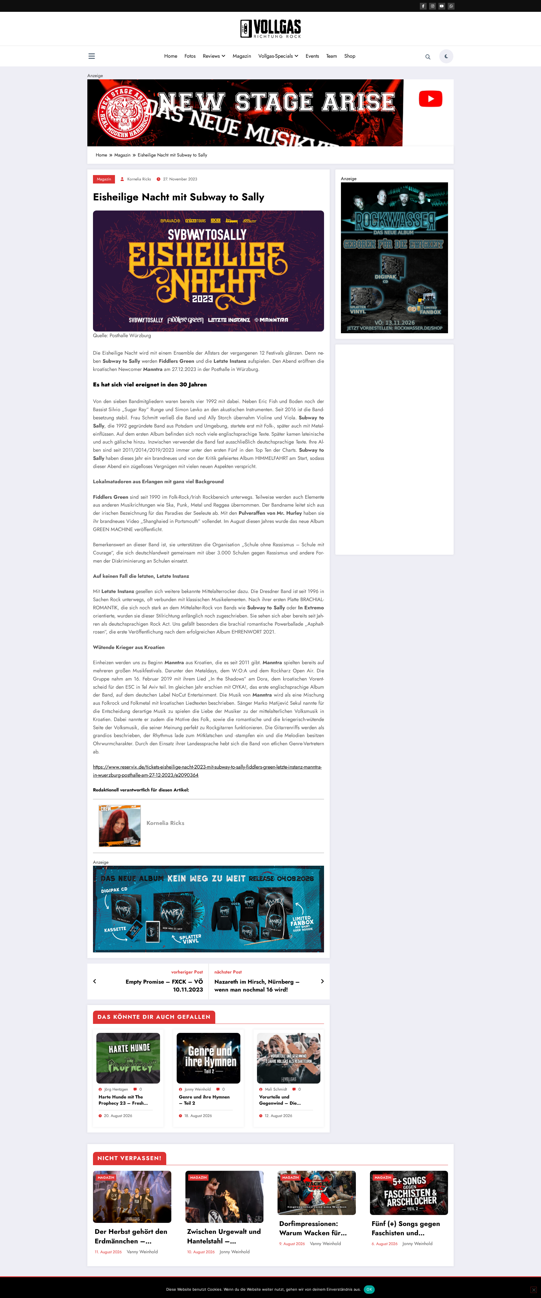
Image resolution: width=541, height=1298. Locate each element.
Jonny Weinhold (198, 1089)
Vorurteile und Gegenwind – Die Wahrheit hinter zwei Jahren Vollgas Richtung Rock (284, 1100)
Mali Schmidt (276, 1089)
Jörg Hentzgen (116, 1089)
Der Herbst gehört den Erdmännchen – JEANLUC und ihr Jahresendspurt (131, 1236)
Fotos (190, 56)
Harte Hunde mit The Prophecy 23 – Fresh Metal (121, 1100)
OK (369, 1289)
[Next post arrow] (322, 981)
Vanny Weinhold (142, 1251)
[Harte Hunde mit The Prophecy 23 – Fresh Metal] (128, 1058)
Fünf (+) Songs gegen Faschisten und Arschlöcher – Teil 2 (406, 1228)
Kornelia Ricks (139, 179)
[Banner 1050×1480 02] (394, 257)
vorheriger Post (187, 972)
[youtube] (441, 6)
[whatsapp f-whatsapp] (451, 6)
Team (331, 56)
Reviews (211, 56)
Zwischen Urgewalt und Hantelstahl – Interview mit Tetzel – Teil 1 (224, 1236)
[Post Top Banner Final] (270, 112)
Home (170, 56)
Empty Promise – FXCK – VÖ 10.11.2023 (164, 986)
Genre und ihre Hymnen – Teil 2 (204, 1100)
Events (312, 56)
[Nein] (534, 1290)
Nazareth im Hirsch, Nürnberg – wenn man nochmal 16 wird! (257, 986)
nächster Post (228, 972)
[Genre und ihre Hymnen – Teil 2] (208, 1058)
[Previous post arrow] (95, 981)
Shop (349, 56)
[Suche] (428, 57)
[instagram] (432, 6)
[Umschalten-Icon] (91, 57)
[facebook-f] (423, 6)
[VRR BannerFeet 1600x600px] (208, 908)
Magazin (242, 56)
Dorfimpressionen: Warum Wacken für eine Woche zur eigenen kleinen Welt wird (313, 1228)
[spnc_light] (446, 56)
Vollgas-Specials (275, 56)
